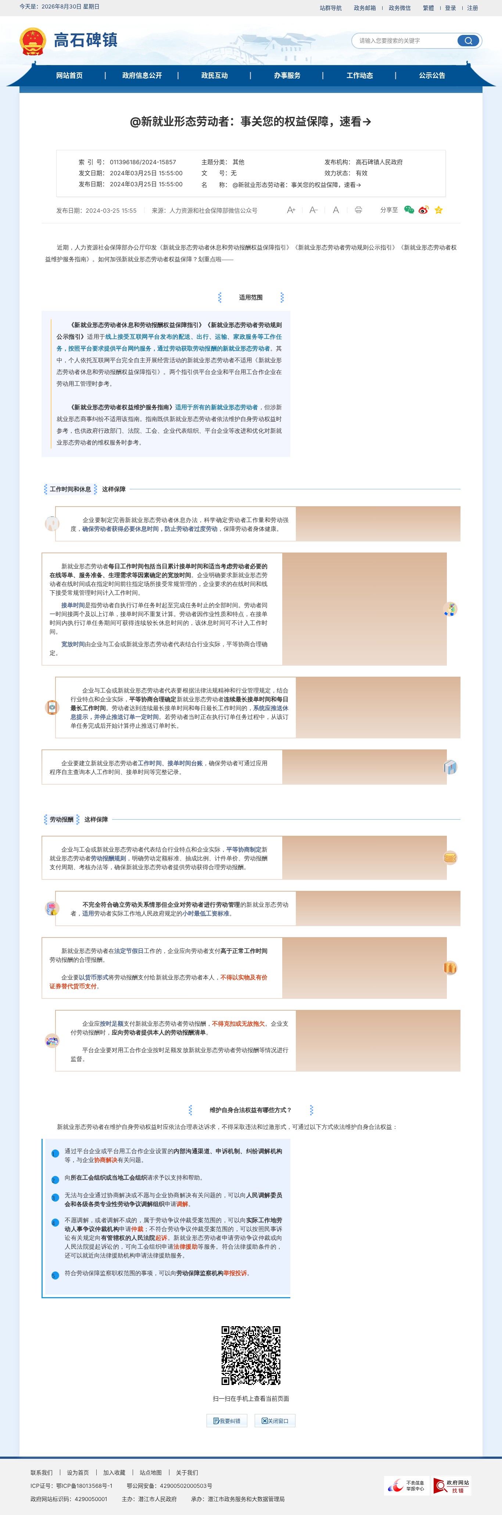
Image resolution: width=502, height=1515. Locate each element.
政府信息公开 (142, 75)
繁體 (428, 7)
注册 (472, 7)
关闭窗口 (278, 1421)
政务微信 (400, 7)
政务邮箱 (365, 7)
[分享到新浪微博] (423, 209)
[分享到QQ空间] (438, 209)
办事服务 (287, 75)
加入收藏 (114, 1472)
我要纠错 (230, 1421)
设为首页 (78, 1472)
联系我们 (42, 1472)
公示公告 (432, 75)
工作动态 (360, 75)
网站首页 (69, 75)
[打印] (358, 209)
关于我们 (187, 1472)
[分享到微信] (409, 209)
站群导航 (331, 7)
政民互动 (214, 75)
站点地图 (151, 1472)
